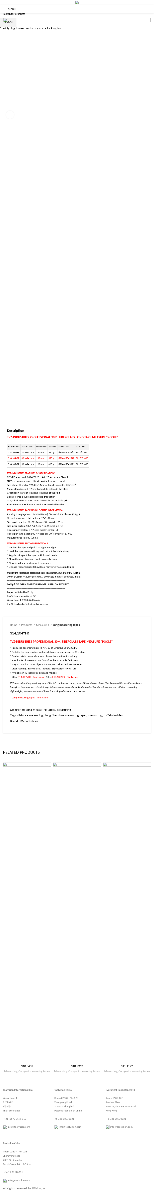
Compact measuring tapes (34, 1071)
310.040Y (27, 1066)
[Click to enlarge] (10, 115)
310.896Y (77, 1066)
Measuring (10, 1071)
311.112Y (127, 1066)
